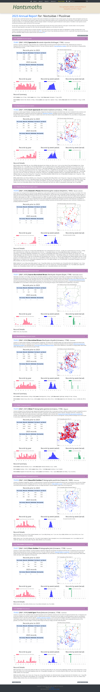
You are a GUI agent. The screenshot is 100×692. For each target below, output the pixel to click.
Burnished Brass (77, 279)
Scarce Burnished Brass (44, 345)
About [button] (34, 1)
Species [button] (40, 1)
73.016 (25, 476)
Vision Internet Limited (54, 689)
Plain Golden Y (57, 483)
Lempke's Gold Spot (43, 617)
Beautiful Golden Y (62, 552)
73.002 (23, 106)
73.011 (26, 270)
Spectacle (48, 113)
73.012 (24, 336)
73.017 (23, 544)
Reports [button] (46, 1)
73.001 (22, 38)
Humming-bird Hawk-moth (70, 414)
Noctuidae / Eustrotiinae (82, 35)
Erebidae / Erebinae (16, 35)
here (40, 31)
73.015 (22, 405)
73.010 (25, 187)
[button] (69, 1)
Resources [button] (53, 1)
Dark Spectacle (60, 46)
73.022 (21, 608)
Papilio (52, 687)
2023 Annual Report (24, 16)
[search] (87, 1)
